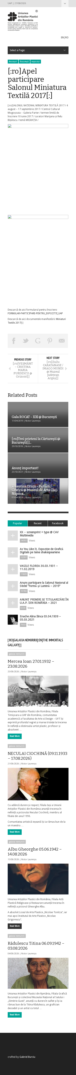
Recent (38, 523)
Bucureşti (24, 61)
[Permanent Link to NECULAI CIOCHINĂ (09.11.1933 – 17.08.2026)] (38, 784)
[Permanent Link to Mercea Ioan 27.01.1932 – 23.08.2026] (38, 691)
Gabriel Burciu (27, 1057)
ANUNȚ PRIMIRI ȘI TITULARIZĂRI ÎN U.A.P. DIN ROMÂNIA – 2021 (44, 601)
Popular (17, 523)
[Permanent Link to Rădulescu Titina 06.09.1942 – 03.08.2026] (38, 973)
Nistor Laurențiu (28, 671)
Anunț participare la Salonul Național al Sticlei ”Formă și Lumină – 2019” (44, 584)
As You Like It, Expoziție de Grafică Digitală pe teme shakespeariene (41, 550)
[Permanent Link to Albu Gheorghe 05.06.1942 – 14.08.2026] (38, 879)
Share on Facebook (14, 341)
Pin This (50, 341)
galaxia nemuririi (17, 654)
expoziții (36, 61)
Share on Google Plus (38, 341)
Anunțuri (13, 61)
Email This (62, 341)
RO (67, 37)
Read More (15, 736)
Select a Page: (65, 3)
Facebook (57, 523)
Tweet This (26, 341)
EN (62, 37)
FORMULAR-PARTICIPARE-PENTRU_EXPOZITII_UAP (35, 313)
